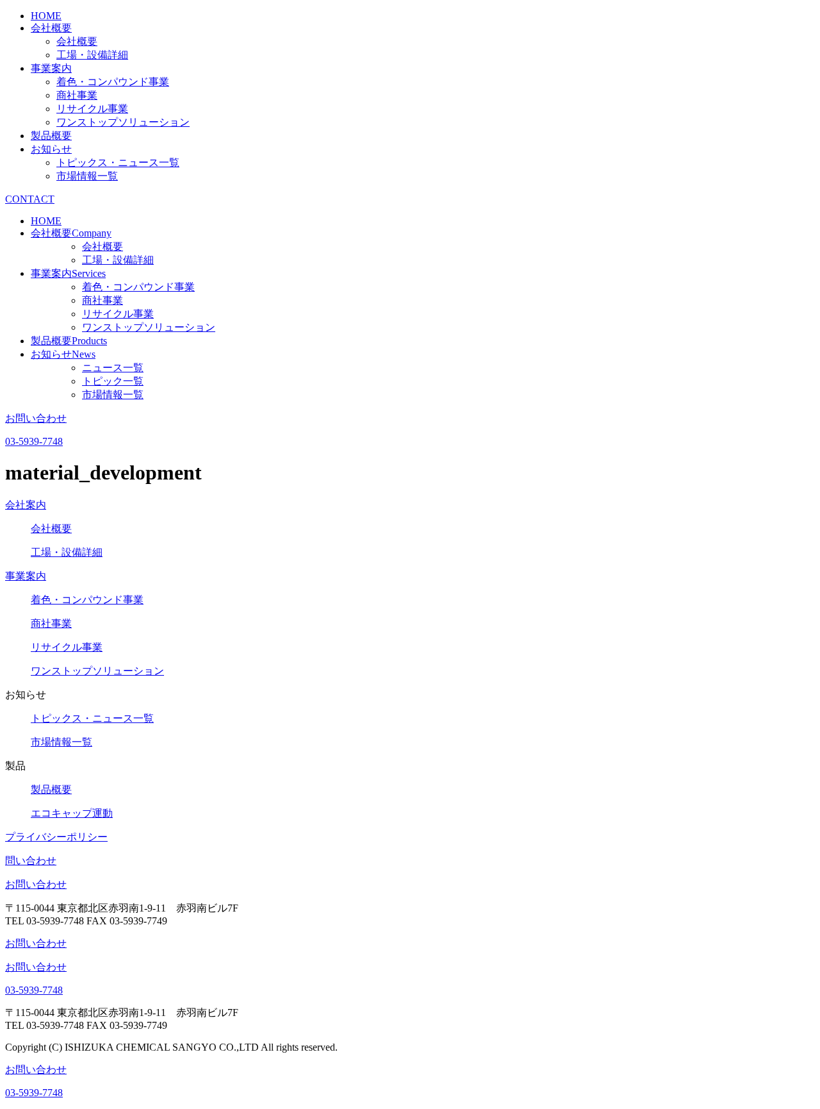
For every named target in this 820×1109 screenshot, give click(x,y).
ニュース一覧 (113, 367)
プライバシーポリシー (56, 836)
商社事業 (76, 95)
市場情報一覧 (87, 176)
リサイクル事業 (92, 108)
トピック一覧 (113, 381)
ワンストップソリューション (123, 122)
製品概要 (51, 135)
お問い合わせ (36, 884)
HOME (46, 15)
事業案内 (51, 68)
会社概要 (51, 27)
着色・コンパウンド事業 (112, 81)
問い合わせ (30, 860)
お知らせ (51, 149)
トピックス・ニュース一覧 (117, 162)
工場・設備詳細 (92, 54)
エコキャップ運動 (72, 813)
